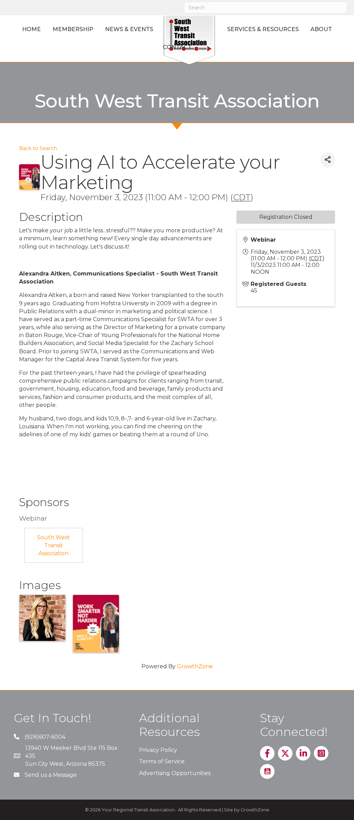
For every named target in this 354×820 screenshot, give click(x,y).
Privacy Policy (158, 750)
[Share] (327, 160)
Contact (177, 47)
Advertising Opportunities (175, 773)
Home (31, 29)
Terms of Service (162, 761)
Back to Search (38, 148)
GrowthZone (195, 666)
